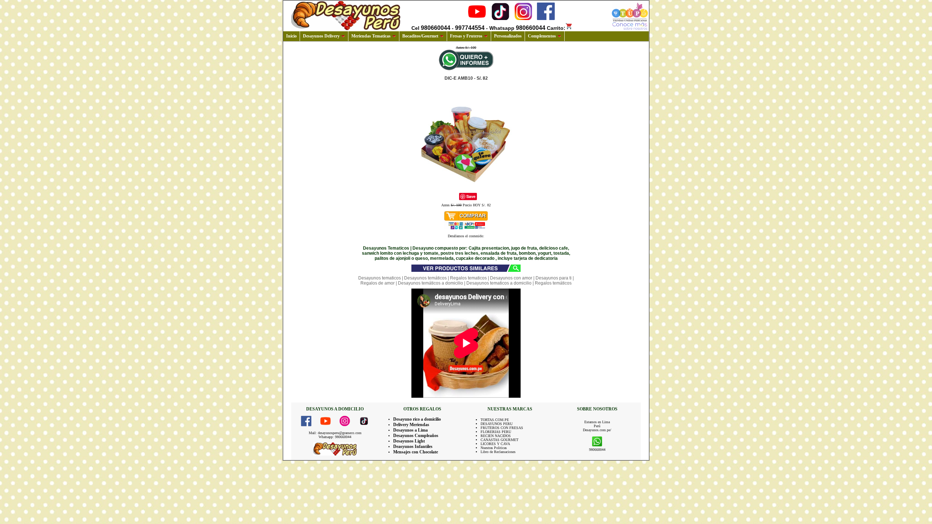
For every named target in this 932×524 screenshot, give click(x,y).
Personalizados (508, 36)
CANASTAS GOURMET (499, 440)
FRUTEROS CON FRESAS (502, 428)
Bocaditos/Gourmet (420, 36)
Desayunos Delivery (321, 36)
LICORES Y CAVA (495, 444)
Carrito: (556, 28)
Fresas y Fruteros (466, 36)
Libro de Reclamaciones (498, 452)
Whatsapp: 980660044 (335, 437)
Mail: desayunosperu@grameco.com (335, 433)
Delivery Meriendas (411, 424)
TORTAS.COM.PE (495, 420)
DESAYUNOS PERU (497, 424)
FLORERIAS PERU (496, 432)
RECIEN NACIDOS (496, 436)
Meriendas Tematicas (371, 36)
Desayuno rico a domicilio (417, 419)
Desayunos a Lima (410, 430)
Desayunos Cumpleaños (415, 435)
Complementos (542, 36)
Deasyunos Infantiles (413, 446)
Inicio (291, 36)
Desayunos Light (409, 441)
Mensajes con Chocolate (415, 451)
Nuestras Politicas (494, 448)
